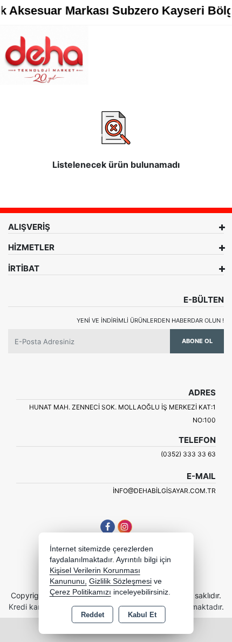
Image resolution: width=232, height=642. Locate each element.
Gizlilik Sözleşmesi (120, 581)
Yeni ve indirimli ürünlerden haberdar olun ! (150, 320)
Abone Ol (197, 341)
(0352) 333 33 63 (188, 454)
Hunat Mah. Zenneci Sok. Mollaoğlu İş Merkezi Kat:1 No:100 (122, 413)
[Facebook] (107, 527)
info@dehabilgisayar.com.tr (164, 491)
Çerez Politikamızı (80, 592)
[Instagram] (125, 527)
